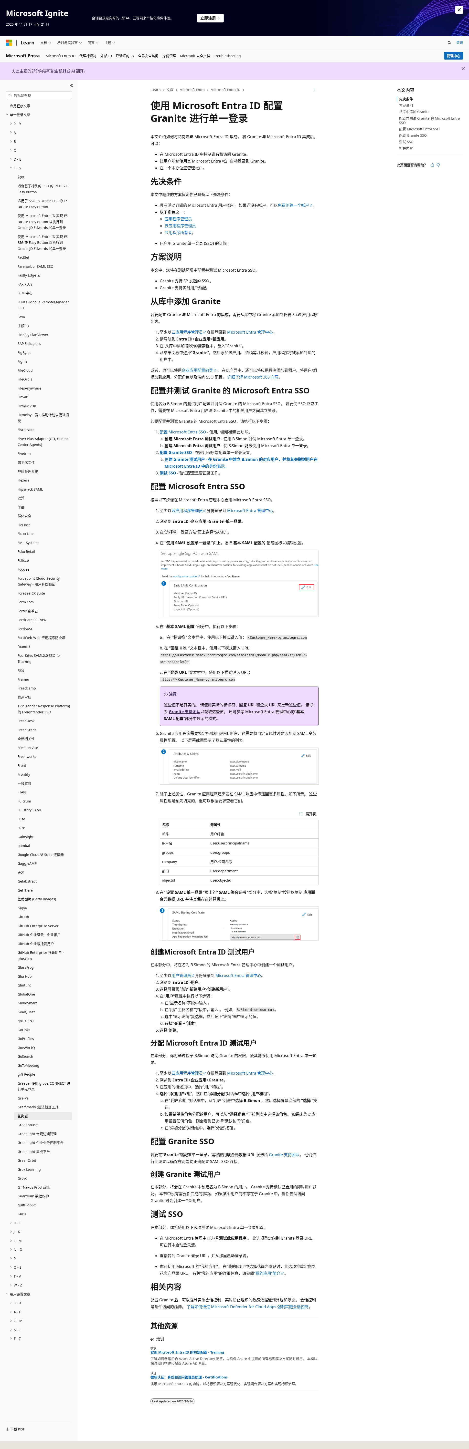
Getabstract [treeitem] (27, 881)
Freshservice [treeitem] (28, 747)
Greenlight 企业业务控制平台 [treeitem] (41, 1142)
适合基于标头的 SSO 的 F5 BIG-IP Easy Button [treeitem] (43, 189)
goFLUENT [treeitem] (26, 1020)
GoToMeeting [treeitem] (28, 1065)
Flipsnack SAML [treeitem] (30, 489)
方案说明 (406, 105)
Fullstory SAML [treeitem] (30, 810)
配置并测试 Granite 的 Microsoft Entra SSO (429, 120)
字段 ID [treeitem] (23, 325)
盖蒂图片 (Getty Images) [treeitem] (37, 899)
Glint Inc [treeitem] (25, 985)
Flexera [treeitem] (23, 480)
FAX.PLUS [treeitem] (25, 284)
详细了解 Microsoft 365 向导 (252, 377)
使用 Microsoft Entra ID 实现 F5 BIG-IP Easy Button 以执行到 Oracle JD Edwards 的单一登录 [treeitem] (43, 221)
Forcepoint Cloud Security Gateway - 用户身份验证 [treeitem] (39, 581)
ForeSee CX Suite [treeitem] (31, 593)
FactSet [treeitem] (23, 257)
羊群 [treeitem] (21, 507)
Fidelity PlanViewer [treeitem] (33, 334)
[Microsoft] (9, 43)
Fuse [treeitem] (21, 819)
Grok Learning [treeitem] (29, 1169)
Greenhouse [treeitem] (28, 1124)
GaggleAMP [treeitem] (27, 863)
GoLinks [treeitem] (24, 1030)
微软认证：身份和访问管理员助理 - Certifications (189, 1377)
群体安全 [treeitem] (24, 516)
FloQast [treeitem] (24, 525)
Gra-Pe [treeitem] (23, 1098)
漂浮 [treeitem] (21, 498)
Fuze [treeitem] (21, 827)
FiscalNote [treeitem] (26, 429)
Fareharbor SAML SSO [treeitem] (35, 266)
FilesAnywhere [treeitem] (29, 388)
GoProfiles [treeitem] (26, 1038)
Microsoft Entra (192, 89)
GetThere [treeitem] (25, 890)
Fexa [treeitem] (21, 317)
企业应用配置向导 (197, 370)
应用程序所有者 (178, 232)
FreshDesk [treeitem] (26, 721)
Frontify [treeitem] (24, 774)
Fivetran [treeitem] (24, 453)
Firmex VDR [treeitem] (27, 406)
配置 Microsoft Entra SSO (183, 432)
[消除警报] (459, 10)
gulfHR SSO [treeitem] (27, 1205)
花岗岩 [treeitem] (23, 1116)
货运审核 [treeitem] (24, 697)
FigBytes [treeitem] (24, 352)
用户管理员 (181, 975)
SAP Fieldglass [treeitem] (29, 343)
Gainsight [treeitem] (25, 836)
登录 (459, 42)
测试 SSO (168, 473)
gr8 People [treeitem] (26, 1074)
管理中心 (453, 55)
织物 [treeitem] (21, 177)
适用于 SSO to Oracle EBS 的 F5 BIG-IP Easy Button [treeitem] (42, 203)
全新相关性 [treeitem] (26, 738)
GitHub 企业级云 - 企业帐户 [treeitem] (39, 934)
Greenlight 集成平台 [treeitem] (34, 1151)
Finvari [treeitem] (23, 397)
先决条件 (406, 99)
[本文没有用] (438, 165)
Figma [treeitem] (23, 361)
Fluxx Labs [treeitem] (26, 533)
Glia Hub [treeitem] (25, 976)
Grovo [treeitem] (22, 1178)
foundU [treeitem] (24, 646)
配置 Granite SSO (176, 452)
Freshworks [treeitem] (27, 756)
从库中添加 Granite (414, 111)
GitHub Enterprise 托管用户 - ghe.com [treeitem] (41, 955)
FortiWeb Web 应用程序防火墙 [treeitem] (41, 637)
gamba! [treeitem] (24, 845)
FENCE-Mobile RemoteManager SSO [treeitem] (43, 305)
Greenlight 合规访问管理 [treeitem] (37, 1133)
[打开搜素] (449, 42)
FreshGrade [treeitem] (27, 730)
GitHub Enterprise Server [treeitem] (38, 926)
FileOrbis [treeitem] (25, 379)
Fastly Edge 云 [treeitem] (29, 275)
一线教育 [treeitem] (24, 783)
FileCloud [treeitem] (25, 370)
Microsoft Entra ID (225, 89)
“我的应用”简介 (267, 1273)
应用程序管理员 (178, 219)
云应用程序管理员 (180, 225)
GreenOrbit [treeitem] (27, 1160)
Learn (156, 89)
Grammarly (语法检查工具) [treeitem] (38, 1107)
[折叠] (71, 86)
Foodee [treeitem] (23, 569)
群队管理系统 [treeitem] (28, 471)
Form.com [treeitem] (26, 602)
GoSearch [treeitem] (25, 1056)
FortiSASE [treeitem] (25, 629)
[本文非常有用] (432, 165)
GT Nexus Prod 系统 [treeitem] (34, 1187)
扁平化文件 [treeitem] (26, 462)
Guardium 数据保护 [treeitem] (33, 1196)
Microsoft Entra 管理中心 (250, 332)
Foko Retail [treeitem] (26, 551)
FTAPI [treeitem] (22, 792)
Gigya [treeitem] (22, 908)
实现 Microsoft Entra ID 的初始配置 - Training (187, 1352)
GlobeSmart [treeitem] (27, 1003)
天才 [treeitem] (21, 872)
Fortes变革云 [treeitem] (28, 611)
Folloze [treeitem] (23, 560)
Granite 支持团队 (184, 711)
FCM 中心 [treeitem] (25, 293)
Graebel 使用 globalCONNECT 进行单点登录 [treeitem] (44, 1086)
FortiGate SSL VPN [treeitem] (32, 619)
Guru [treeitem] (22, 1214)
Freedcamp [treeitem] (27, 688)
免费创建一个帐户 (293, 205)
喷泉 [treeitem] (21, 670)
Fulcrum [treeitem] (24, 801)
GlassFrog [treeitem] (26, 967)
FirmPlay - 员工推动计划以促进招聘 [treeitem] (43, 417)
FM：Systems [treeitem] (28, 542)
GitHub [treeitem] (23, 917)
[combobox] (39, 95)
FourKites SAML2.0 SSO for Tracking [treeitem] (39, 658)
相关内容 (406, 148)
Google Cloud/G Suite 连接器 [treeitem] (41, 854)
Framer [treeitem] (23, 679)
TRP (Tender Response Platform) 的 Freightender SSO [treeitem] (44, 709)
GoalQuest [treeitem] (26, 1012)
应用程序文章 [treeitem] (20, 105)
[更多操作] (314, 90)
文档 (170, 89)
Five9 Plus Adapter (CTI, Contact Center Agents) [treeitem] (44, 441)
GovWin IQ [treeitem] (26, 1047)
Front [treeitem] (22, 765)
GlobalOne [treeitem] (26, 994)
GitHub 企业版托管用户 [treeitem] (36, 943)
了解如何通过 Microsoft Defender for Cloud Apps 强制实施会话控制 (248, 1306)
